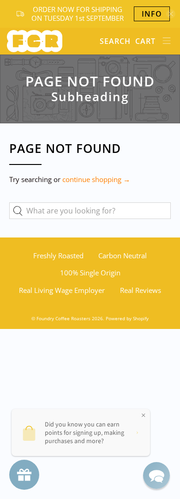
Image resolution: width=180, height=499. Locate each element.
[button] (156, 475)
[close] (170, 13)
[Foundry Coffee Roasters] (50, 41)
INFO (152, 14)
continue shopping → (96, 179)
